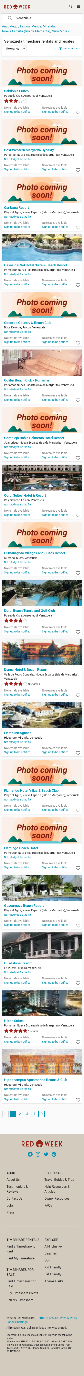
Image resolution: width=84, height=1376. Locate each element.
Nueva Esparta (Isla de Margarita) (26, 31)
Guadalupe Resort (18, 963)
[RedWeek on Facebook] (30, 1155)
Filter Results (71, 48)
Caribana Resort (16, 208)
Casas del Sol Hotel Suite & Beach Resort (35, 265)
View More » (61, 31)
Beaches (50, 1253)
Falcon (25, 26)
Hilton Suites (14, 1021)
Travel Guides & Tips (59, 1180)
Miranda (49, 26)
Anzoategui (10, 26)
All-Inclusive (53, 1246)
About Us (13, 1180)
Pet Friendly (52, 1274)
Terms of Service (47, 1317)
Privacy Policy (68, 1317)
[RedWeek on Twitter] (45, 1155)
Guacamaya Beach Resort (24, 906)
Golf (47, 1260)
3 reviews (34, 684)
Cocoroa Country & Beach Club (27, 323)
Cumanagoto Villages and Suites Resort (34, 553)
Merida (36, 26)
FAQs (48, 1205)
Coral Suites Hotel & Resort (25, 495)
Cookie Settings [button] (18, 1322)
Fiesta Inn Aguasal (18, 733)
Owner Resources (56, 1198)
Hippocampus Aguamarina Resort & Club (35, 1080)
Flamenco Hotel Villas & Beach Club (31, 790)
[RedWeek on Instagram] (38, 1155)
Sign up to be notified (17, 111)
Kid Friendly (52, 1267)
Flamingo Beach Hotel (21, 848)
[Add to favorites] (78, 112)
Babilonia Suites (16, 91)
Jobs (10, 1205)
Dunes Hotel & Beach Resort (26, 670)
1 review (33, 1031)
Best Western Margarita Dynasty (29, 150)
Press (10, 1212)
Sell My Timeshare (20, 1300)
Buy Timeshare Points (22, 1293)
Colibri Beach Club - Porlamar (26, 380)
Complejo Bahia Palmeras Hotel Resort (34, 438)
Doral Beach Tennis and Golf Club (29, 611)
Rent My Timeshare (20, 1258)
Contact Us (14, 1198)
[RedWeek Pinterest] (54, 1155)
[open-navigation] (78, 6)
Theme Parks (53, 1281)
